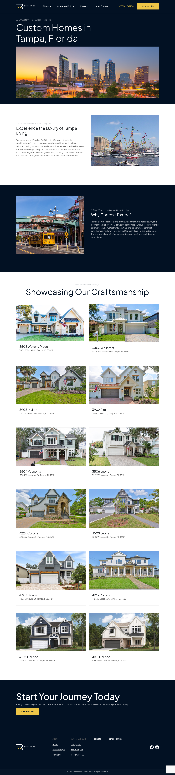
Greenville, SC (77, 754)
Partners (57, 754)
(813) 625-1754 (126, 6)
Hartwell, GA (77, 749)
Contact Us (148, 6)
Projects (84, 6)
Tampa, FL (76, 744)
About (46, 6)
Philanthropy (59, 749)
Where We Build (64, 6)
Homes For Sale (101, 6)
